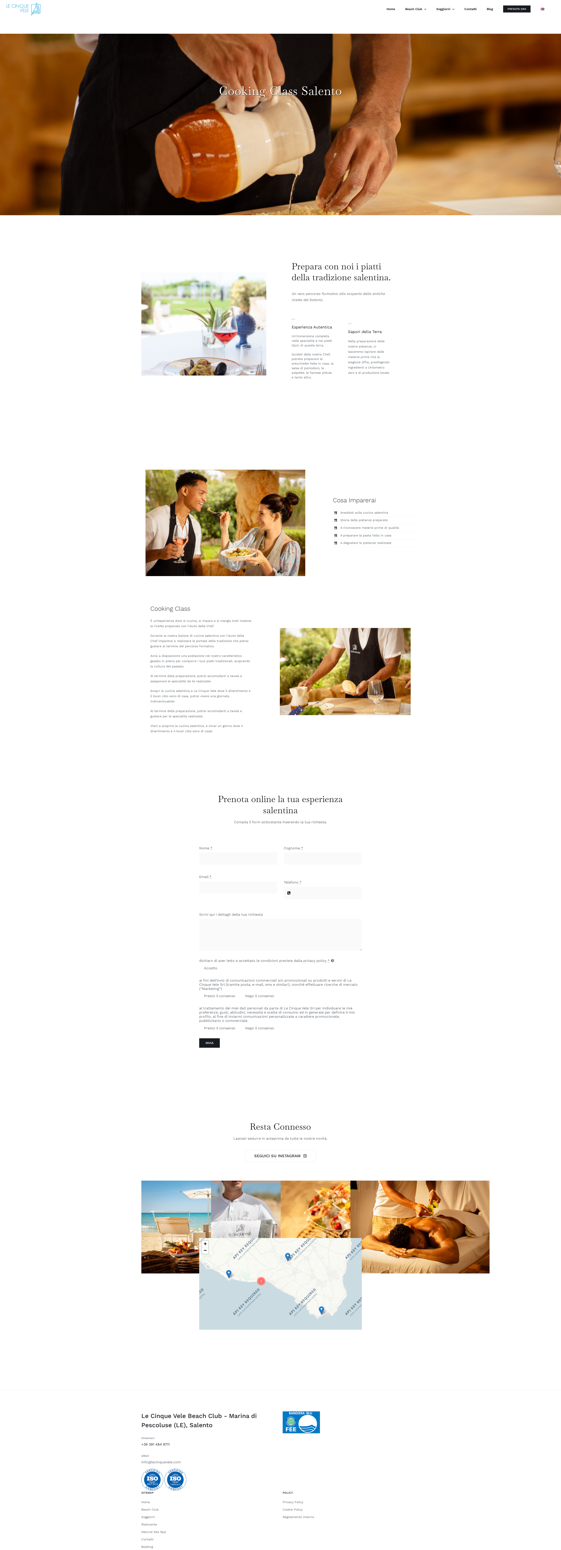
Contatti (147, 1539)
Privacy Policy (293, 1502)
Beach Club (150, 1509)
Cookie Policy (293, 1509)
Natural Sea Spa (153, 1532)
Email (205, 877)
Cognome (293, 848)
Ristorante (149, 1524)
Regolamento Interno (298, 1517)
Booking (147, 1546)
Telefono (293, 882)
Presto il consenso (219, 996)
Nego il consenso (259, 996)
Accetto (210, 968)
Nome (205, 848)
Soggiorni (148, 1517)
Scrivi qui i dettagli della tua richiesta (231, 914)
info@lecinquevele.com (161, 1462)
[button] (321, 1310)
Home (145, 1502)
